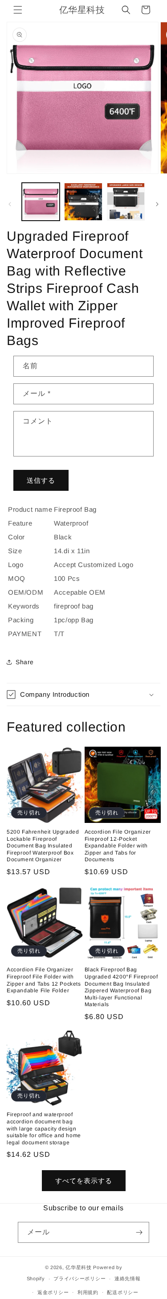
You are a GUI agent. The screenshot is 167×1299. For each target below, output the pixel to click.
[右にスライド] (157, 204)
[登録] (139, 1232)
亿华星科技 (78, 1267)
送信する (41, 480)
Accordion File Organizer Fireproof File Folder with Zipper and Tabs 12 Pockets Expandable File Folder (44, 980)
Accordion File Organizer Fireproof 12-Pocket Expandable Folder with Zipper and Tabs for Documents (118, 846)
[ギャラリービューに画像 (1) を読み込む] (41, 202)
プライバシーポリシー (79, 1278)
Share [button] (25, 662)
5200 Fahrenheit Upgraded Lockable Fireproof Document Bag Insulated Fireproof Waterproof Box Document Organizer (43, 846)
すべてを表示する (83, 1180)
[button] (18, 10)
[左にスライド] (10, 204)
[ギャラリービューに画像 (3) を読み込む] (126, 202)
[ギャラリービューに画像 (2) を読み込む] (83, 202)
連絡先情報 (127, 1278)
